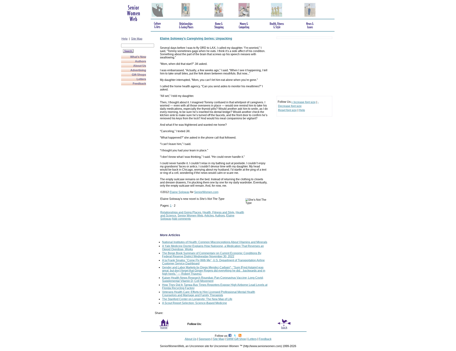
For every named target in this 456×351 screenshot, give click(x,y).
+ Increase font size (303, 102)
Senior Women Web (190, 215)
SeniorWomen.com (206, 192)
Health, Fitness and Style (218, 212)
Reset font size (287, 110)
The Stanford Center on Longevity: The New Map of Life (197, 299)
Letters (141, 79)
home (163, 327)
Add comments (181, 218)
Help (124, 38)
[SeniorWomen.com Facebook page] (230, 335)
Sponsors (205, 338)
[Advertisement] (135, 139)
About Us (139, 65)
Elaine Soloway (180, 192)
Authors (140, 61)
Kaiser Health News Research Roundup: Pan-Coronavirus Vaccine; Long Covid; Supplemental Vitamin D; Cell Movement (212, 279)
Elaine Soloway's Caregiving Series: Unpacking (196, 38)
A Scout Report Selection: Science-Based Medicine (194, 303)
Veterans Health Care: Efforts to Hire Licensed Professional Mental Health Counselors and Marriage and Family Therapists (208, 293)
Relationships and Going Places (180, 212)
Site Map (136, 38)
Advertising (138, 70)
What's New (138, 56)
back (284, 327)
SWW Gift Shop (236, 338)
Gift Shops (139, 74)
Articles (209, 215)
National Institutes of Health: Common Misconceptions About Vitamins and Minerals (214, 242)
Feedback (139, 83)
